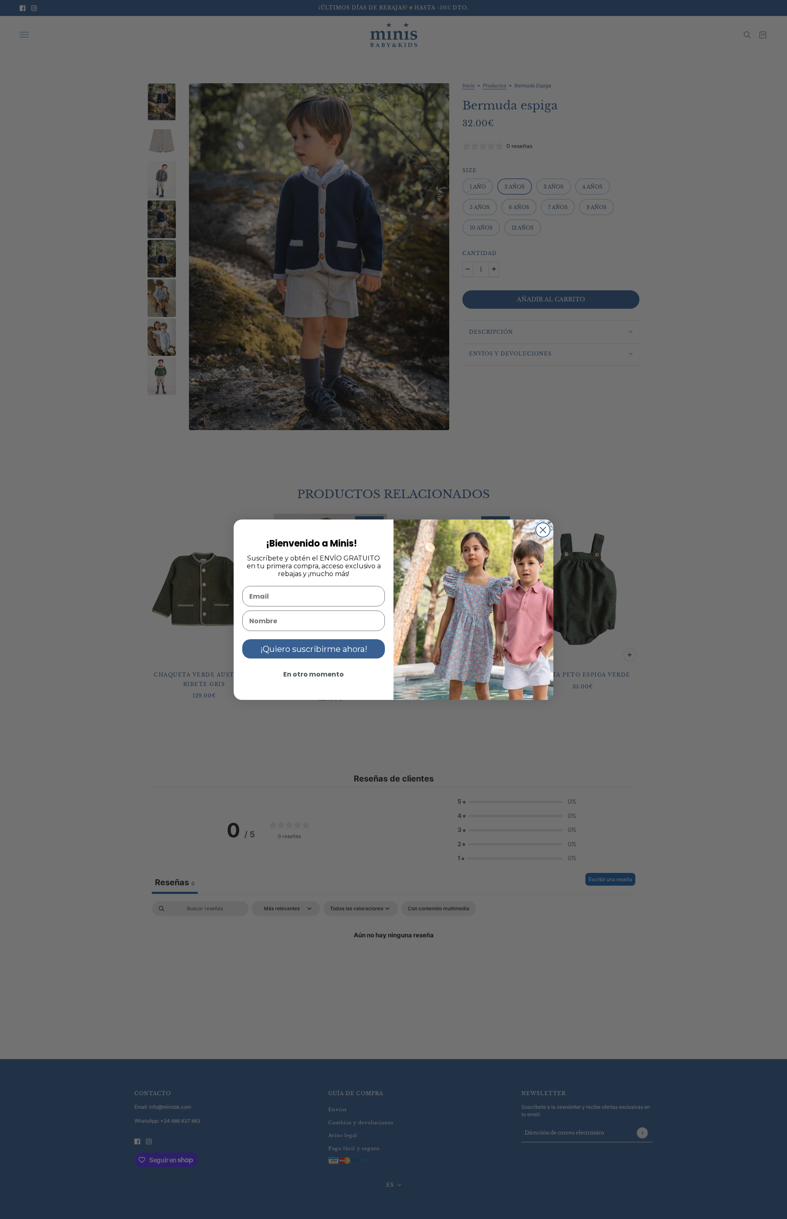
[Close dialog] (543, 530)
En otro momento (313, 674)
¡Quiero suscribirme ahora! (313, 649)
